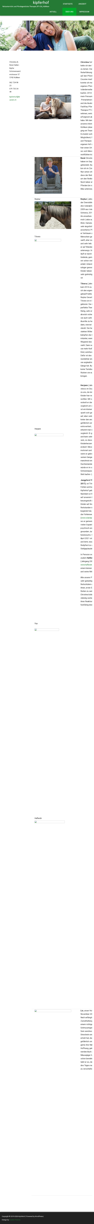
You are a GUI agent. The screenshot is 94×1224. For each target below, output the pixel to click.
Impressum (84, 12)
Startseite (68, 4)
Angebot (82, 4)
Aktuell (53, 12)
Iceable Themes (14, 1220)
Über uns (69, 12)
